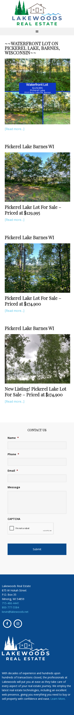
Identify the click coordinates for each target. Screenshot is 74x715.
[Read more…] (14, 129)
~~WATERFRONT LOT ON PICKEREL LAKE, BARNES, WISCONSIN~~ (32, 47)
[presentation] (31, 528)
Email (13, 470)
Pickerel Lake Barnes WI (29, 146)
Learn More (57, 699)
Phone (13, 454)
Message (14, 487)
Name (13, 438)
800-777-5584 (10, 607)
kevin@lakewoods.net (15, 612)
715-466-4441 (10, 603)
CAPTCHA (14, 519)
